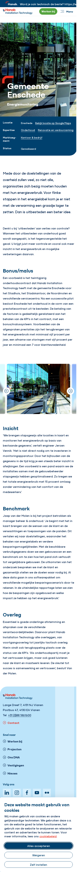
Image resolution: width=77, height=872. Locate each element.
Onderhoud (28, 130)
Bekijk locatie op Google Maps (53, 123)
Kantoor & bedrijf (31, 137)
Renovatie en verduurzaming (56, 130)
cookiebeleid (48, 836)
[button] (70, 391)
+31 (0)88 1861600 (19, 715)
